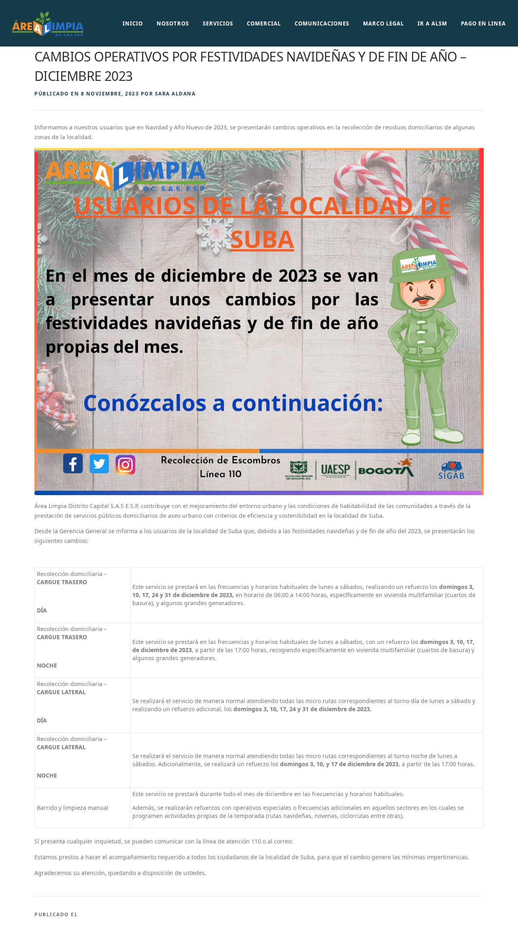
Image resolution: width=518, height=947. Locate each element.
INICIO (133, 23)
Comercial (264, 23)
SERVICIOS (218, 23)
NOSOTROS (173, 23)
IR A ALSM (432, 23)
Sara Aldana (175, 93)
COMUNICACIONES (322, 23)
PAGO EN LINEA (483, 23)
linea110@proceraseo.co (328, 841)
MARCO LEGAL (383, 23)
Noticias (94, 914)
